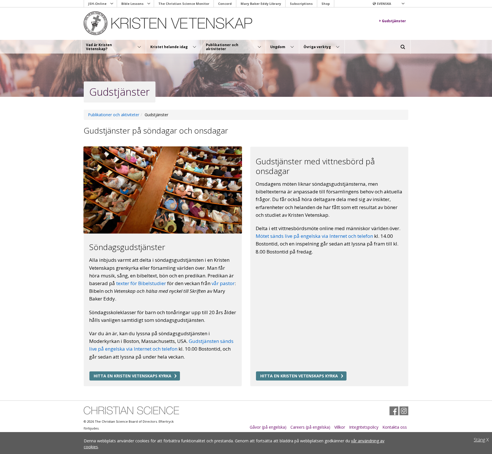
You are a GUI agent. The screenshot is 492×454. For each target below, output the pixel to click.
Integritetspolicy (363, 427)
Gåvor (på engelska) (268, 427)
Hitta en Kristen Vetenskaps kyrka (132, 376)
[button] (388, 3)
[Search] (402, 47)
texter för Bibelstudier (141, 283)
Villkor (339, 427)
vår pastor (223, 283)
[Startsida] (131, 410)
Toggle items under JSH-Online (112, 3)
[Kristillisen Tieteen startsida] (168, 23)
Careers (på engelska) (310, 427)
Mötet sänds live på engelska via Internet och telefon (314, 236)
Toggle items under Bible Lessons (149, 3)
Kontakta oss (394, 427)
